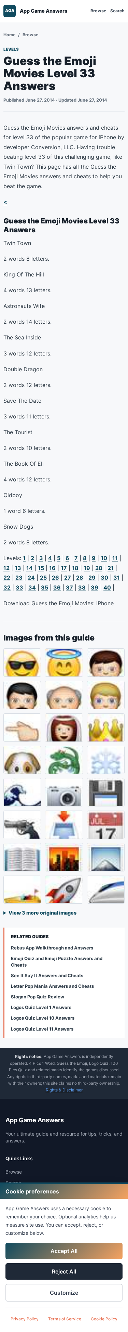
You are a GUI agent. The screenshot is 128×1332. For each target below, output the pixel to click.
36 (57, 587)
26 (55, 577)
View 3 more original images (42, 913)
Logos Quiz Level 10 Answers (42, 1018)
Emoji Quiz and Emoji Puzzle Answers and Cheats (56, 962)
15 (41, 568)
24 (31, 577)
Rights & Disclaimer (64, 1089)
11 (115, 558)
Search (117, 10)
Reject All (64, 1271)
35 (44, 587)
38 (82, 587)
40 (107, 587)
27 (67, 577)
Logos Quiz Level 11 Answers (42, 1029)
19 (87, 568)
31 (116, 577)
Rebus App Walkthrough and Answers (52, 947)
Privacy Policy (25, 1318)
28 (79, 577)
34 (32, 587)
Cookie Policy (104, 1318)
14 (29, 568)
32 (7, 587)
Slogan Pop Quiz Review (37, 996)
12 (6, 568)
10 (104, 558)
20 (98, 568)
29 (92, 577)
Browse (98, 10)
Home (9, 34)
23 (19, 577)
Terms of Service (64, 1318)
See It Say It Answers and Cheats (47, 975)
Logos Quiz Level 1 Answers (41, 1007)
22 (6, 577)
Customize (64, 1292)
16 (52, 568)
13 (18, 568)
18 (75, 568)
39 (94, 587)
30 (104, 577)
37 (69, 587)
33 (19, 587)
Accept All (64, 1250)
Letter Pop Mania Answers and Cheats (52, 986)
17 (64, 568)
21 (111, 568)
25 (43, 577)
